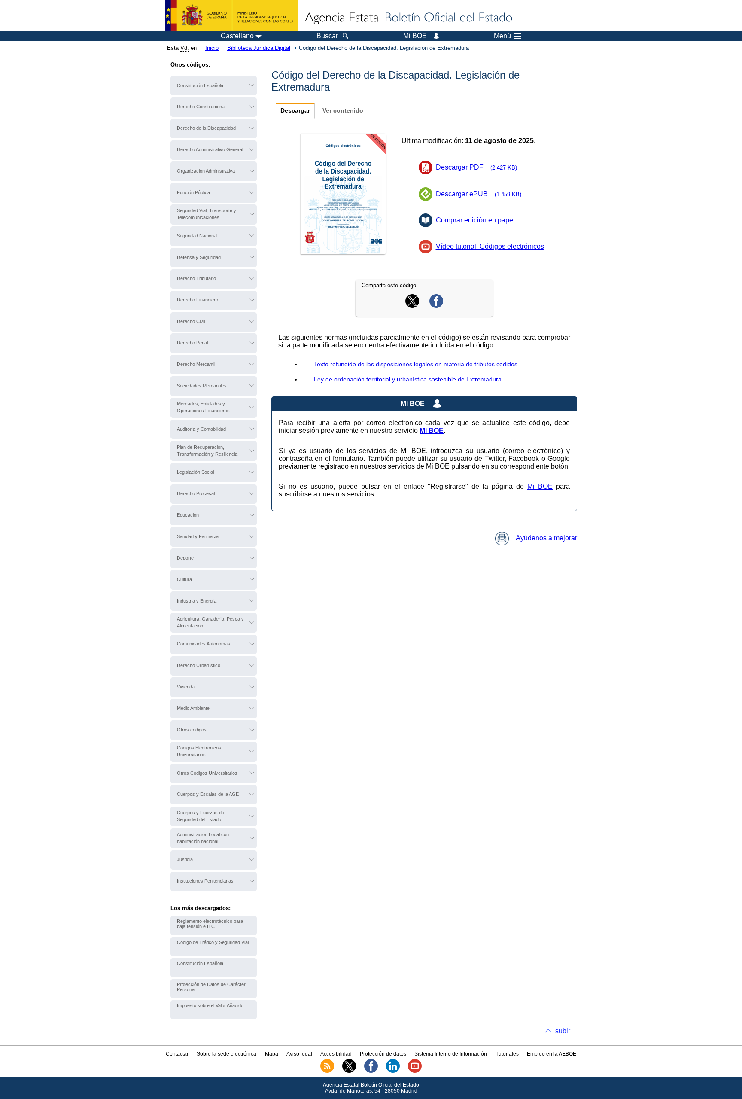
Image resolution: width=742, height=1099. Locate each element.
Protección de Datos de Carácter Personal (211, 987)
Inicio (212, 48)
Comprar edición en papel (475, 220)
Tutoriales (507, 1054)
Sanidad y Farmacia (198, 536)
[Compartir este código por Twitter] (412, 305)
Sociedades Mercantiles (202, 385)
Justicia (185, 859)
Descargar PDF (476, 167)
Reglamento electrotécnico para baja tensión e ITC (210, 924)
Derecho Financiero (197, 299)
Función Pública (193, 192)
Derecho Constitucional (201, 106)
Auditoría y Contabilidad (201, 429)
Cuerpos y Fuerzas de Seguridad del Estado (200, 816)
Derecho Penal (192, 342)
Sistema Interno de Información (450, 1054)
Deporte (185, 557)
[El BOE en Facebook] (371, 1071)
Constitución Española (200, 85)
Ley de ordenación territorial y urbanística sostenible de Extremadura (408, 379)
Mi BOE (540, 486)
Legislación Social (195, 472)
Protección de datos (383, 1054)
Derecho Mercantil (196, 364)
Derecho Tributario (196, 278)
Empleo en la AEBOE (551, 1054)
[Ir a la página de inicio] (408, 18)
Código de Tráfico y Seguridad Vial (213, 942)
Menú (502, 36)
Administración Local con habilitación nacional (203, 838)
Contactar (177, 1054)
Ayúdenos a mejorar (546, 538)
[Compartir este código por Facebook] (436, 305)
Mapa (271, 1054)
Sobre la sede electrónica (226, 1054)
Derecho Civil (191, 321)
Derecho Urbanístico (198, 665)
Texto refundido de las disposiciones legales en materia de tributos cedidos (415, 364)
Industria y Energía (196, 600)
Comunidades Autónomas (203, 643)
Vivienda (186, 686)
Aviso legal (299, 1054)
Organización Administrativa (206, 171)
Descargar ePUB (479, 194)
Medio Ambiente (193, 708)
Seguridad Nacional (197, 235)
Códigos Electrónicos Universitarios (199, 751)
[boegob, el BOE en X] (349, 1071)
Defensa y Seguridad (199, 257)
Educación (188, 515)
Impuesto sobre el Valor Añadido (210, 1005)
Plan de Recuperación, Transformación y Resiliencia (207, 450)
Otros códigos (192, 729)
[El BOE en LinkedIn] (393, 1071)
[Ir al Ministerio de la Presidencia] (231, 15)
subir (562, 1031)
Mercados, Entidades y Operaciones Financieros (203, 407)
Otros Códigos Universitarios (207, 773)
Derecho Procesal (196, 493)
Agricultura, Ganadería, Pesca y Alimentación (210, 622)
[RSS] (327, 1071)
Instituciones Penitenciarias (205, 880)
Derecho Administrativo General (210, 149)
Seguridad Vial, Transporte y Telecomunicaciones (206, 214)
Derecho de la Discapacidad (206, 128)
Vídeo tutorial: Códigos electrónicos (490, 246)
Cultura (184, 579)
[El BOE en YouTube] (415, 1071)
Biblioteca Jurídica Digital (258, 48)
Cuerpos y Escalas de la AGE (208, 794)
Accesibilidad (336, 1054)
